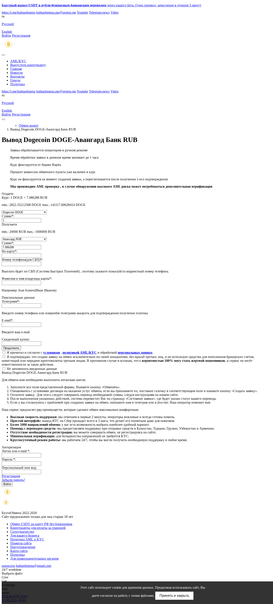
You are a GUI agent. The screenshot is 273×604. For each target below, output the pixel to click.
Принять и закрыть (174, 595)
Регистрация (21, 35)
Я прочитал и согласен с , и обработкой (79, 352)
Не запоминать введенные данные (31, 369)
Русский (8, 24)
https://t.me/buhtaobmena (18, 12)
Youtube (82, 12)
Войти (6, 35)
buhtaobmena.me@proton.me (56, 12)
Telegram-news (99, 12)
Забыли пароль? (13, 480)
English (7, 31)
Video (114, 12)
